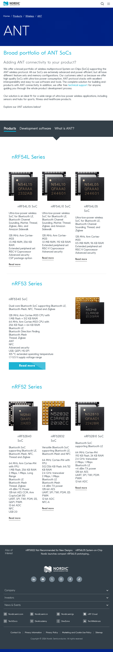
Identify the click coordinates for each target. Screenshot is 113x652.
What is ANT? (64, 128)
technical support (78, 85)
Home (6, 16)
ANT (39, 16)
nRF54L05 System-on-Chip (88, 550)
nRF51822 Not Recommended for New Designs (49, 550)
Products (17, 16)
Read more (27, 365)
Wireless (29, 16)
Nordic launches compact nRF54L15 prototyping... (65, 553)
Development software (35, 128)
